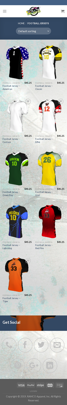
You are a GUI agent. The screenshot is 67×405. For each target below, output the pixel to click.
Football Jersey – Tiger (11, 300)
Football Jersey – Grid (44, 194)
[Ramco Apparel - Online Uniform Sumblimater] (33, 11)
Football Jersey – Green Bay (11, 194)
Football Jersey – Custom (11, 140)
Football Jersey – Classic (44, 87)
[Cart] (62, 11)
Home (21, 23)
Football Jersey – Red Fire (44, 247)
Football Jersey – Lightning (11, 247)
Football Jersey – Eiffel (44, 140)
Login (33, 391)
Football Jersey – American (11, 87)
